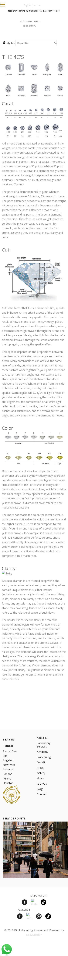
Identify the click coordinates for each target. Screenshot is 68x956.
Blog (39, 789)
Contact (41, 794)
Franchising (44, 757)
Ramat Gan (10, 751)
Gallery (41, 773)
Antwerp (8, 769)
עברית (37, 5)
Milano (7, 778)
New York (9, 765)
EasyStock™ (34, 934)
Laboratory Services (43, 744)
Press (40, 767)
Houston (8, 783)
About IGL (43, 738)
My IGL (10, 43)
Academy (42, 752)
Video (40, 778)
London (7, 774)
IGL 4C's (42, 783)
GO (56, 43)
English (27, 5)
